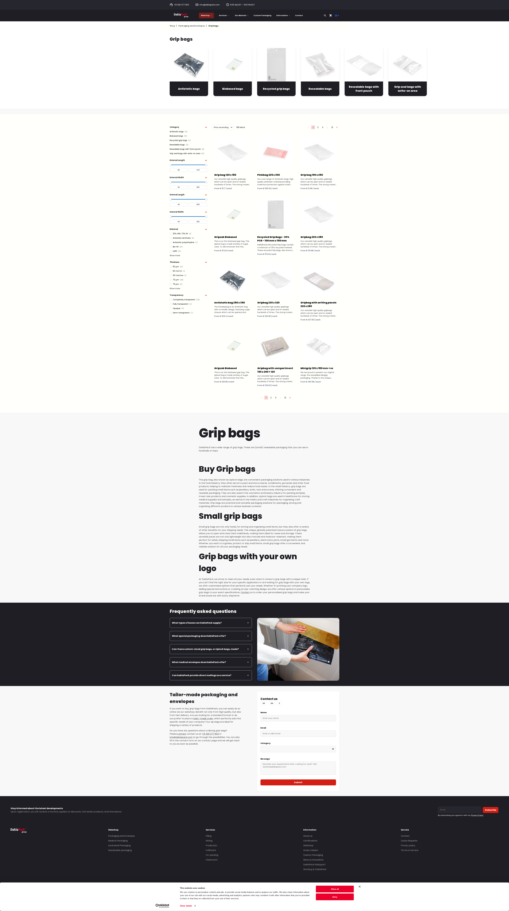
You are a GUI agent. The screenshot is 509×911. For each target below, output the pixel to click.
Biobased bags (232, 89)
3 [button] (322, 127)
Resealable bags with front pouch (364, 89)
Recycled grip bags (276, 89)
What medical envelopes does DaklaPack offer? (199, 662)
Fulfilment (211, 850)
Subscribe (490, 809)
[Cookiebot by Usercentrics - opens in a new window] (162, 906)
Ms (272, 703)
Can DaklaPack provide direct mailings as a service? (201, 675)
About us (307, 835)
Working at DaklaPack (314, 869)
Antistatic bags (189, 89)
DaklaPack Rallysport (314, 864)
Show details (186, 906)
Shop (173, 26)
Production (211, 845)
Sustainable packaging (120, 850)
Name (263, 712)
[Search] (325, 15)
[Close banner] (360, 887)
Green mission (310, 850)
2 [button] (317, 127)
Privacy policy (408, 845)
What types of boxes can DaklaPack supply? (197, 622)
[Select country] (337, 16)
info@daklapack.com (210, 4)
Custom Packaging (262, 15)
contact (181, 733)
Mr (264, 703)
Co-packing (212, 855)
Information (282, 15)
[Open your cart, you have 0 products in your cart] (330, 15)
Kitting (209, 840)
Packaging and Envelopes (192, 26)
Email (263, 728)
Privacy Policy (477, 815)
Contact (299, 15)
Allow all (335, 889)
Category (265, 743)
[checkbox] (188, 131)
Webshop (205, 15)
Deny (334, 897)
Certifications (310, 840)
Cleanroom (212, 859)
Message (265, 759)
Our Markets (240, 15)
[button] (188, 127)
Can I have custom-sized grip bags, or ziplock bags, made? (205, 649)
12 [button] (332, 127)
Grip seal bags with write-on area (407, 89)
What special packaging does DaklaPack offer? (199, 636)
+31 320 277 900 (181, 4)
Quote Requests (409, 840)
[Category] (298, 749)
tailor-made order (203, 718)
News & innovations (313, 859)
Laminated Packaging (119, 845)
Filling (208, 835)
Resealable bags (320, 89)
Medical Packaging (118, 840)
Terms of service (409, 850)
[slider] (171, 165)
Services (223, 15)
